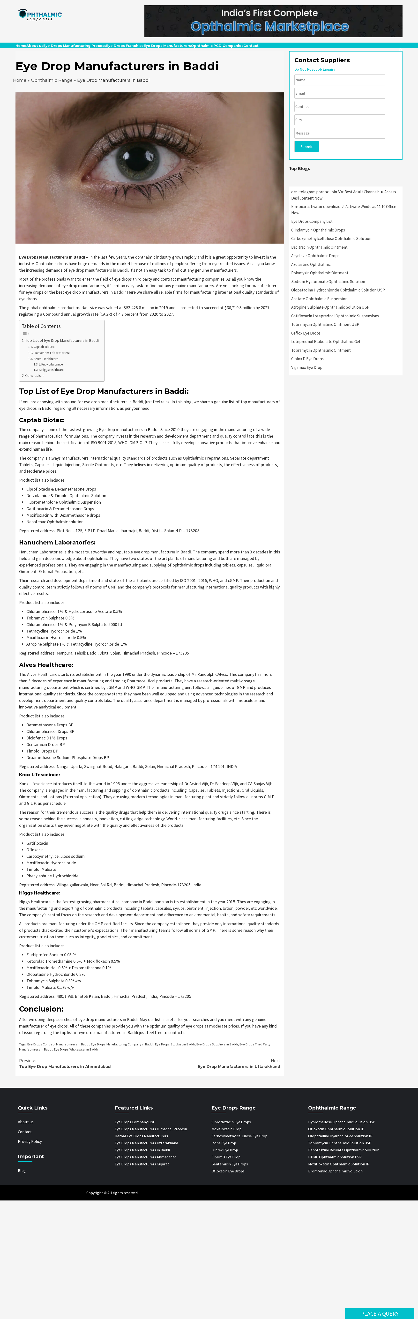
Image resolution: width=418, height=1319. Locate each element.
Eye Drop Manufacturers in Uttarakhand (239, 1063)
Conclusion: (34, 375)
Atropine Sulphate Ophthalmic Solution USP (330, 307)
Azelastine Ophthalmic (311, 264)
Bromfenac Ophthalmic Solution (335, 1171)
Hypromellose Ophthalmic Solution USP (341, 1121)
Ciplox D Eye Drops (307, 358)
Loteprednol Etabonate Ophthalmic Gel (325, 341)
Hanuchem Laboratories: (52, 352)
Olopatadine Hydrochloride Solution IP (340, 1135)
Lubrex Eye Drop (224, 1150)
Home (20, 46)
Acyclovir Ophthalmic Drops (315, 255)
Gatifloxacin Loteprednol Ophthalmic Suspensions (335, 316)
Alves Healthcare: (46, 359)
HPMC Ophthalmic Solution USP (335, 1157)
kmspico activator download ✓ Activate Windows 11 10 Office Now (343, 210)
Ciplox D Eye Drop (225, 1157)
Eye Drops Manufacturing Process (74, 46)
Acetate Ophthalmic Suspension (319, 298)
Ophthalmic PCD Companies (217, 46)
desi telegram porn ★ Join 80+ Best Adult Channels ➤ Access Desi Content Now (343, 195)
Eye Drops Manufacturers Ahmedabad (145, 1157)
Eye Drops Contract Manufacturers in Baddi (58, 1044)
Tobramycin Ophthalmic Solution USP (339, 1142)
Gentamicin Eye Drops (229, 1164)
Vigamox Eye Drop (306, 367)
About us (34, 46)
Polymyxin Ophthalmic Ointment (319, 273)
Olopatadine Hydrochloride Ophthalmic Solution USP (338, 290)
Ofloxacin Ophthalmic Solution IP (336, 1128)
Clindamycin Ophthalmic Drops (318, 230)
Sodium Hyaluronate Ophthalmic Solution (328, 281)
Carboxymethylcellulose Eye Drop (239, 1135)
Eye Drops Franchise (125, 46)
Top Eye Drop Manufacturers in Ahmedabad (65, 1063)
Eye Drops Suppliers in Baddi (217, 1044)
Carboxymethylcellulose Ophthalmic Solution (331, 238)
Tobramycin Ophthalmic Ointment (321, 350)
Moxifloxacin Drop (226, 1128)
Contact (251, 46)
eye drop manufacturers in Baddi (98, 270)
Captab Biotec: (44, 346)
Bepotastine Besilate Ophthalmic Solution (343, 1150)
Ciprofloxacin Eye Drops (231, 1121)
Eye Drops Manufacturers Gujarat (142, 1164)
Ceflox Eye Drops (306, 333)
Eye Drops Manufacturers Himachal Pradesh (151, 1128)
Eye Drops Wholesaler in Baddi (76, 1049)
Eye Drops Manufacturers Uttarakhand (146, 1142)
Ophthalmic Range (52, 80)
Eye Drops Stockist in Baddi (175, 1044)
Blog (22, 1170)
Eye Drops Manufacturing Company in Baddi (122, 1044)
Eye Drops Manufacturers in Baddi (142, 1150)
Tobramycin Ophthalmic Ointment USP (325, 324)
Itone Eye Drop (223, 1142)
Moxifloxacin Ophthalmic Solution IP (338, 1164)
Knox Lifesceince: (52, 364)
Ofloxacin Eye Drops (228, 1171)
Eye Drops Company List (312, 221)
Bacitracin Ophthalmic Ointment (319, 247)
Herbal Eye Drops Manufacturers (141, 1135)
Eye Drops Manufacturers (167, 46)
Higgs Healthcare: (52, 370)
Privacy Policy (30, 1141)
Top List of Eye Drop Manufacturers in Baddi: (62, 340)
